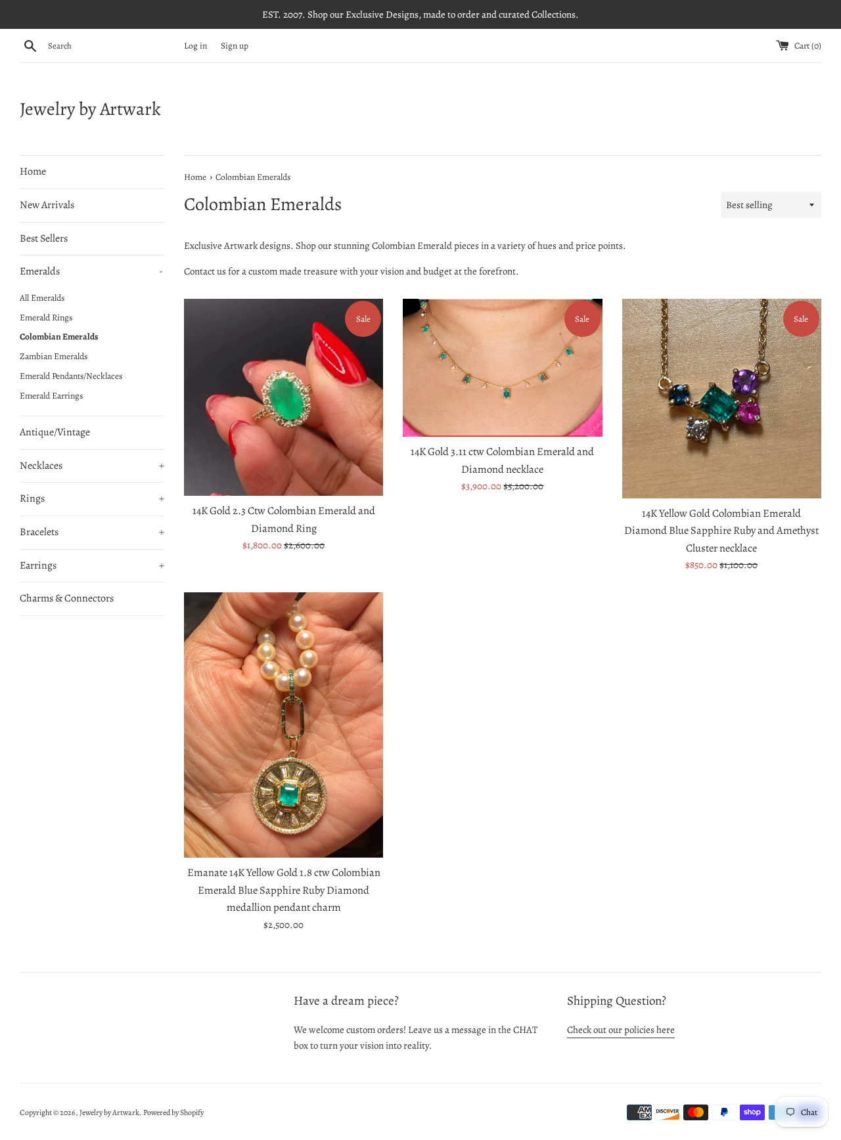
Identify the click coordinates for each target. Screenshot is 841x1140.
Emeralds (91, 271)
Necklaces (92, 465)
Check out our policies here (621, 1029)
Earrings (92, 565)
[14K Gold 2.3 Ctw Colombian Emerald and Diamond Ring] (283, 397)
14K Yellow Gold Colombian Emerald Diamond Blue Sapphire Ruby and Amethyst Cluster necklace (721, 531)
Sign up (234, 45)
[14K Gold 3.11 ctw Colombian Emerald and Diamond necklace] (502, 368)
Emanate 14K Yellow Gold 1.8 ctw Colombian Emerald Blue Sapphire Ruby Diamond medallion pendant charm (283, 890)
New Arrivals (47, 205)
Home (33, 171)
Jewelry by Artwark (90, 109)
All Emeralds (42, 298)
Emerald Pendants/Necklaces (71, 376)
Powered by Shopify (173, 1112)
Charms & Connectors (67, 598)
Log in (195, 45)
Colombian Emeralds (59, 336)
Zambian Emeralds (53, 356)
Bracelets (92, 532)
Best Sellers (44, 238)
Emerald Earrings (51, 395)
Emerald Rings (46, 317)
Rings (92, 498)
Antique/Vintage (55, 432)
